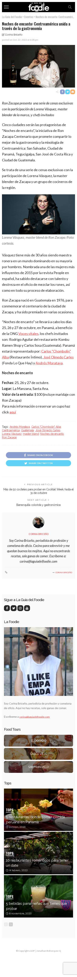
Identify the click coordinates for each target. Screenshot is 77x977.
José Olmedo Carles (58, 357)
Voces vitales (28, 333)
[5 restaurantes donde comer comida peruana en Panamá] (38, 810)
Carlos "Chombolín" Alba (46, 426)
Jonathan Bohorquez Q (49, 950)
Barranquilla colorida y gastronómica (38, 504)
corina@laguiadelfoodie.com (34, 716)
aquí (12, 412)
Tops (9, 810)
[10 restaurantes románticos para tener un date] (38, 853)
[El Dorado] (38, 741)
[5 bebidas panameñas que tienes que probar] (38, 896)
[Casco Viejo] (38, 754)
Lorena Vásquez (12, 433)
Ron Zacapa (9, 437)
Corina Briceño (14, 34)
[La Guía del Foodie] (38, 6)
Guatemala (27, 430)
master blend (31, 433)
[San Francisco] (38, 767)
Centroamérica (11, 430)
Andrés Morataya (49, 363)
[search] (70, 7)
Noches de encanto (52, 433)
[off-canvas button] (6, 7)
